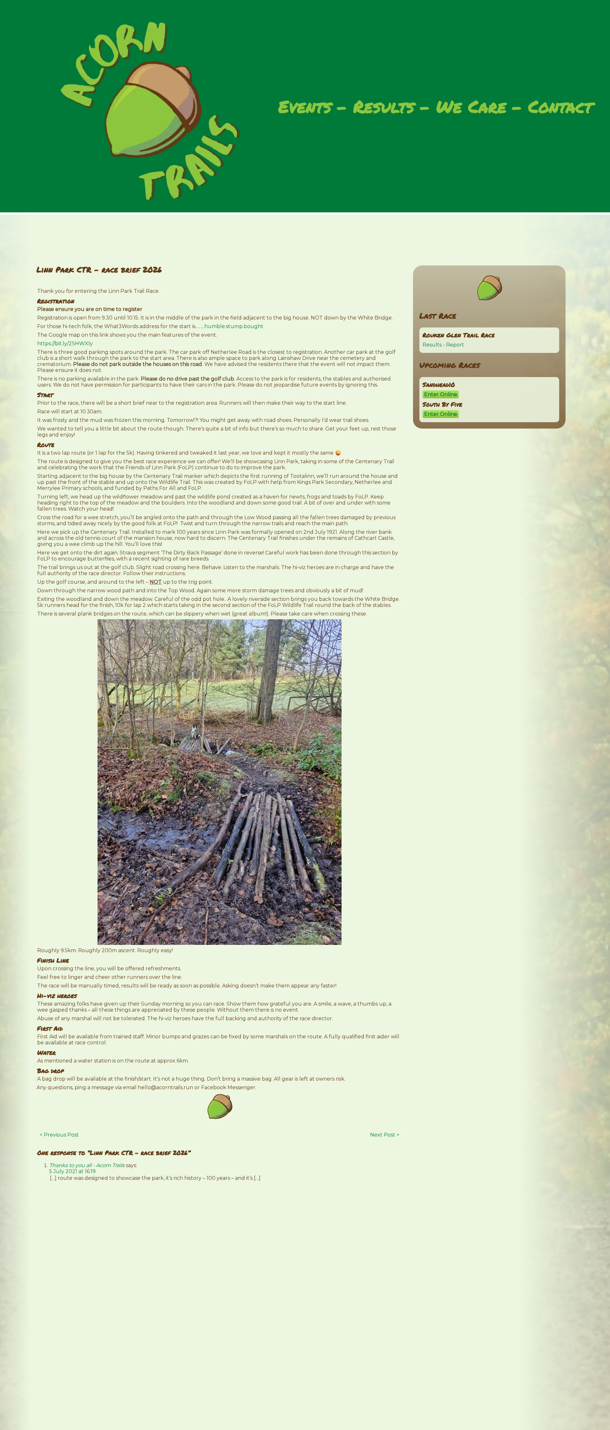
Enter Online (440, 394)
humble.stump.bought (233, 326)
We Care (471, 107)
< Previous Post (59, 1135)
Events (304, 107)
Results (383, 107)
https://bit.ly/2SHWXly (65, 343)
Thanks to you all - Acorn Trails (87, 1165)
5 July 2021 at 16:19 (72, 1171)
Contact (560, 107)
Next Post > (384, 1135)
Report (455, 345)
